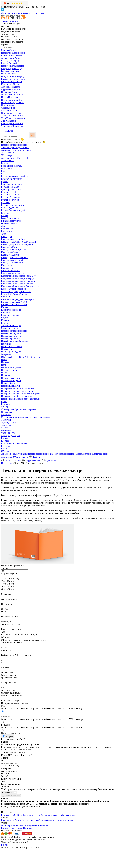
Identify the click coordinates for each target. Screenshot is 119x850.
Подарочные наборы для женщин (17, 388)
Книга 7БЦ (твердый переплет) (16, 291)
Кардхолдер (7, 268)
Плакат (4, 372)
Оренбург (6, 94)
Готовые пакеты (9, 223)
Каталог (9, 130)
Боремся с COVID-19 (11, 815)
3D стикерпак (8, 155)
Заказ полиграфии (32, 815)
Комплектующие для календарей (17, 299)
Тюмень (10, 118)
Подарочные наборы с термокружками (20, 399)
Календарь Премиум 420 (13, 249)
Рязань (4, 102)
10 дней (9, 736)
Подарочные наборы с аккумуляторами (20, 393)
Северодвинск (8, 107)
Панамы (5, 362)
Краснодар (16, 81)
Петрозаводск (15, 97)
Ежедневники (8, 231)
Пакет (4, 359)
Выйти (36, 457)
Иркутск (5, 76)
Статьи (69, 820)
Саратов (20, 102)
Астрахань (20, 58)
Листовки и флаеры (11, 325)
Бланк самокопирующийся (14, 176)
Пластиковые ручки (11, 380)
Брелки (4, 181)
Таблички (6, 420)
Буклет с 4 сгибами (10, 200)
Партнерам (38, 13)
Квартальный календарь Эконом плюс (20, 286)
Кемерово (13, 79)
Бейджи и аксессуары (11, 166)
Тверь (4, 115)
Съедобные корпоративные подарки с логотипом (25, 417)
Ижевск (14, 73)
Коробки (5, 312)
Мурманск (6, 89)
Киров (22, 79)
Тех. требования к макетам (52, 820)
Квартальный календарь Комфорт (18, 278)
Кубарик (5, 323)
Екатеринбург (8, 55)
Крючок (5, 320)
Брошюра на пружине (12, 184)
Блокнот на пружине (11, 179)
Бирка (4, 171)
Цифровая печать (33, 460)
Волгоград (17, 68)
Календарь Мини (9, 247)
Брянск (4, 63)
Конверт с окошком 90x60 (14, 304)
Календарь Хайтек (10, 255)
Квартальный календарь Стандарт (18, 281)
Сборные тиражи (12, 460)
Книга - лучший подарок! (14, 289)
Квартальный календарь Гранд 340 (18, 276)
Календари (6, 236)
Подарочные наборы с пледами (16, 396)
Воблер (4, 215)
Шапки (4, 438)
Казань (19, 55)
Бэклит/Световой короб (13, 210)
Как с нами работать (11, 820)
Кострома (6, 81)
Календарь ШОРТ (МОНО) (14, 257)
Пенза (20, 94)
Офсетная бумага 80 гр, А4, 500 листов (20, 357)
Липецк (5, 87)
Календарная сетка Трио (13, 239)
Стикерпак (6, 412)
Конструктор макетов (21, 13)
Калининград (17, 76)
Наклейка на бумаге (11, 333)
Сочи (14, 110)
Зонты (4, 234)
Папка (4, 365)
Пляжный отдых (9, 383)
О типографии (8, 825)
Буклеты (5, 202)
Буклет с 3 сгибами (10, 197)
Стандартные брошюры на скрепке (18, 409)
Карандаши (6, 265)
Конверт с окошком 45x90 (14, 302)
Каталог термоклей (10, 270)
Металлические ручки (12, 328)
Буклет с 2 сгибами (10, 194)
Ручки (4, 401)
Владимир (6, 68)
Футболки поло (9, 433)
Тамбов (17, 113)
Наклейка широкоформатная (15, 341)
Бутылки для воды (10, 207)
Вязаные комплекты (11, 221)
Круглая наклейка (10, 315)
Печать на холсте (9, 370)
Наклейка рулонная (10, 338)
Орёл (13, 94)
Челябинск (17, 123)
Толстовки (6, 425)
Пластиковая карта (10, 378)
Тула (3, 118)
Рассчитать (7, 793)
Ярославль (17, 126)
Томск (20, 115)
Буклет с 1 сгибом (10, 192)
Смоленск (6, 110)
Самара (11, 102)
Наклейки (6, 344)
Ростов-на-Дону (16, 100)
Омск (14, 92)
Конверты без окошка (11, 310)
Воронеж (14, 71)
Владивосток (17, 66)
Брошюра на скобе (10, 186)
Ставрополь (7, 113)
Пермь (4, 97)
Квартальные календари (13, 273)
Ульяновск (20, 118)
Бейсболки (6, 168)
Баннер (4, 163)
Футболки (6, 430)
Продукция (6, 463)
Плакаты (5, 375)
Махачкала (14, 87)
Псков (4, 100)
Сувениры (6, 414)
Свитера (5, 406)
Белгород (14, 60)
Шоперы (5, 446)
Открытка (6, 354)
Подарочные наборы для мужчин (17, 391)
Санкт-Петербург (8, 51)
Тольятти (11, 115)
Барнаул (5, 60)
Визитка (5, 213)
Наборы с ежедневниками (14, 145)
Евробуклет (7, 228)
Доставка (5, 13)
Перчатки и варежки (11, 367)
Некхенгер (6, 349)
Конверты (6, 307)
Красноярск (7, 84)
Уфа (3, 121)
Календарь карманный (12, 260)
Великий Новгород (9, 64)
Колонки (5, 296)
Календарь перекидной (12, 262)
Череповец (6, 126)
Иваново (5, 73)
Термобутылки (8, 422)
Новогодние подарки (11, 351)
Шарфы (5, 440)
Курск (16, 84)
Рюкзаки (5, 404)
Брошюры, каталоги (11, 189)
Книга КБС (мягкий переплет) (16, 294)
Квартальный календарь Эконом (17, 283)
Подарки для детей (10, 385)
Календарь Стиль (9, 252)
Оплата (25, 820)
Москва (5, 50)
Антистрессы (7, 160)
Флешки (5, 427)
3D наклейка (7, 152)
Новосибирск (18, 52)
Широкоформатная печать (14, 443)
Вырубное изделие (10, 218)
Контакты (43, 825)
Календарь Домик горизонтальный (18, 241)
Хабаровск (11, 121)
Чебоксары (6, 123)
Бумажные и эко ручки (12, 205)
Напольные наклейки (11, 346)
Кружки (5, 317)
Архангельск (7, 58)
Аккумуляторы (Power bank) (15, 158)
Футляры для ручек (10, 435)
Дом (3, 226)
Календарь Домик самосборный (17, 244)
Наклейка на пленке (11, 336)
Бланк (4, 173)
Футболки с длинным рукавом (16, 150)
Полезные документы (27, 825)
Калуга (4, 79)
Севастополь (7, 105)
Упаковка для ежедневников (15, 147)
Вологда (5, 71)
